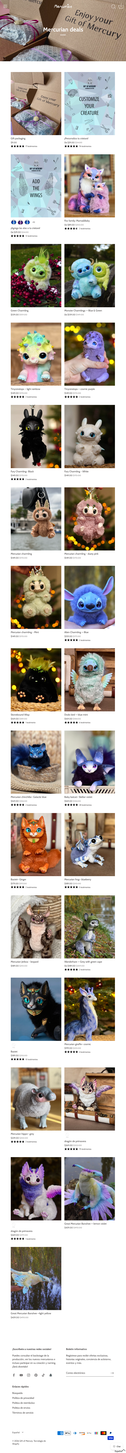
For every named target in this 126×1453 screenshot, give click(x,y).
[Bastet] (36, 1009)
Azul (13, 222)
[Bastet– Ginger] (36, 844)
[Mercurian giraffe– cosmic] (89, 1009)
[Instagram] (28, 1374)
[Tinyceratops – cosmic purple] (89, 354)
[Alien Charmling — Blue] (89, 597)
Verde (27, 222)
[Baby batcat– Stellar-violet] (89, 762)
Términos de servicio (22, 1412)
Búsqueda (17, 1393)
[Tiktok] (43, 1374)
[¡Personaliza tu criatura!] (89, 103)
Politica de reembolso (23, 1402)
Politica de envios (21, 1407)
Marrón (20, 222)
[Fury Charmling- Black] (36, 436)
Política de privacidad (23, 1397)
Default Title (13, 1045)
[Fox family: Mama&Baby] (89, 185)
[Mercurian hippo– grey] (36, 1099)
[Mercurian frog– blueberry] (89, 844)
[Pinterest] (35, 1374)
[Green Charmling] (36, 275)
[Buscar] (113, 6)
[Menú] (5, 6)
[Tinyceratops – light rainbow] (36, 354)
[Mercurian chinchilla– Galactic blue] (36, 762)
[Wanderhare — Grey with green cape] (89, 926)
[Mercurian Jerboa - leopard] (36, 926)
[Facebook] (13, 1374)
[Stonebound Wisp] (36, 679)
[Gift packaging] (36, 103)
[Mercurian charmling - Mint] (36, 597)
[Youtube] (21, 1374)
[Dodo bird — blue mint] (89, 679)
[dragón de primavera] (89, 1099)
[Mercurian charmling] (36, 518)
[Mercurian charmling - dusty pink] (89, 518)
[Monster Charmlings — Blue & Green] (89, 275)
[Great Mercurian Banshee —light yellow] (36, 1278)
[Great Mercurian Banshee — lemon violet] (89, 1188)
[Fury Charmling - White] (89, 436)
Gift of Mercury (26, 1441)
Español (16, 1432)
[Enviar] (112, 1373)
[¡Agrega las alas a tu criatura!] (36, 185)
